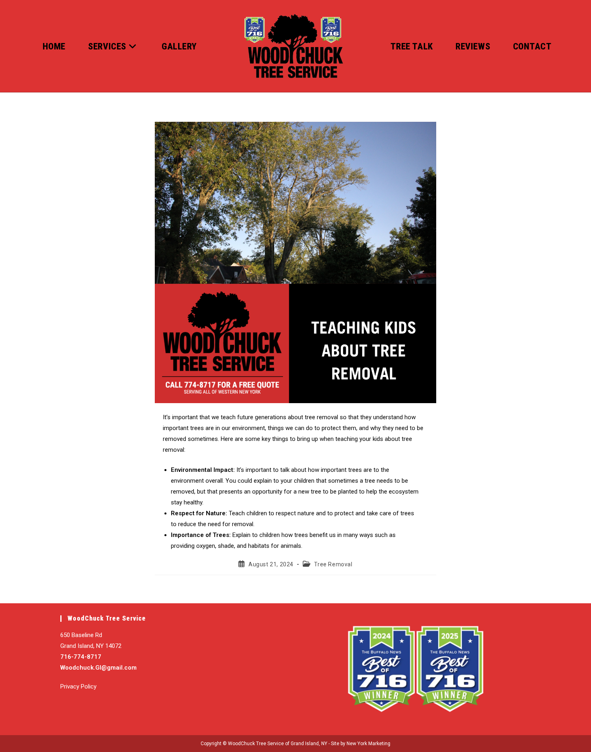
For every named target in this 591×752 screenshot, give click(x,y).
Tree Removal (333, 564)
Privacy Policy (78, 686)
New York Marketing (368, 743)
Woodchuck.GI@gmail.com (98, 667)
